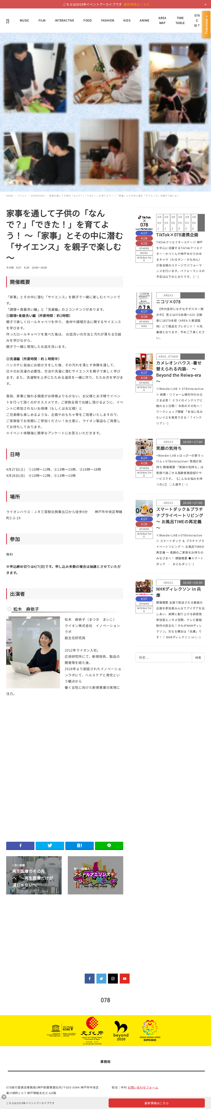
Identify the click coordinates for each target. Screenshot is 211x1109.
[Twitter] (101, 979)
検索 (198, 657)
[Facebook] (90, 979)
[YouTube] (125, 979)
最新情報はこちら (137, 4)
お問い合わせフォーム (143, 1087)
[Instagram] (113, 979)
